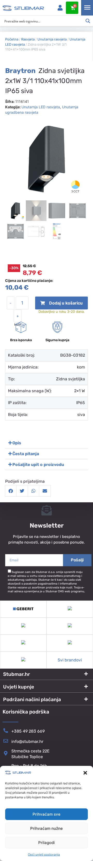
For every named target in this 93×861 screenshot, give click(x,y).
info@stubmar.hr (27, 741)
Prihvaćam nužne (46, 828)
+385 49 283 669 (28, 731)
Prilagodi (46, 842)
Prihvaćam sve (46, 814)
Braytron (20, 71)
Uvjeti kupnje (18, 687)
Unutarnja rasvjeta (52, 39)
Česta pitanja (25, 453)
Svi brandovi (70, 660)
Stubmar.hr (16, 674)
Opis (16, 442)
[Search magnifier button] (87, 20)
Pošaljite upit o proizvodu (38, 464)
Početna (11, 39)
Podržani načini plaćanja (32, 699)
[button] (85, 772)
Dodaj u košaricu (61, 304)
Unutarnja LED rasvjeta (40, 107)
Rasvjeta (28, 39)
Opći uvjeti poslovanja (44, 854)
